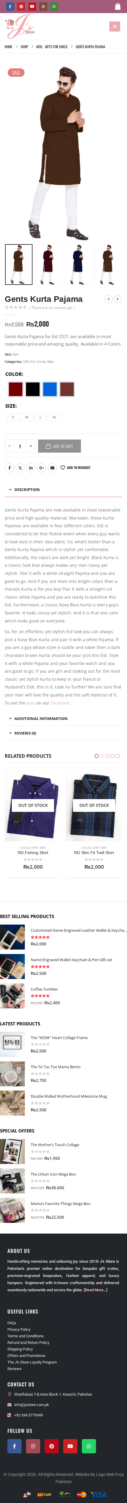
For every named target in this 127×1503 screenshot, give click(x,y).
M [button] (26, 417)
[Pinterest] (21, 6)
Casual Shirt (29, 848)
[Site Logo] (19, 26)
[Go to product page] (12, 937)
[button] (114, 26)
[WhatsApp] (54, 6)
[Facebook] (10, 6)
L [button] (40, 417)
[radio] (15, 389)
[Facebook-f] (14, 1446)
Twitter (20, 468)
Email (52, 468)
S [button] (13, 417)
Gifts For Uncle (34, 361)
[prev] (109, 299)
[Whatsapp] (89, 1446)
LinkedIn (31, 468)
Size (10, 406)
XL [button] (54, 417)
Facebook (9, 468)
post (31, 703)
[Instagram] (43, 6)
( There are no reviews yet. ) (52, 307)
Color (13, 374)
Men (50, 361)
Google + (41, 468)
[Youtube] (32, 6)
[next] (117, 299)
